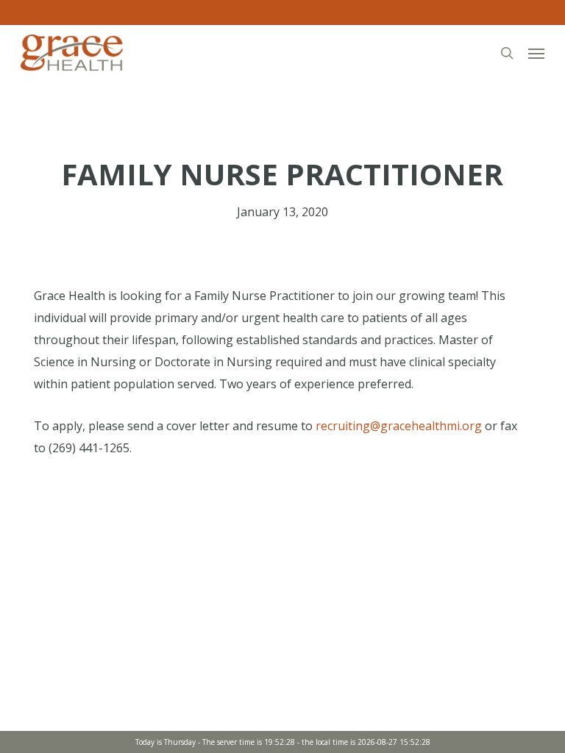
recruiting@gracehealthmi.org (399, 426)
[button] (536, 53)
